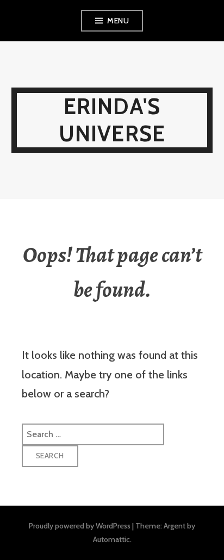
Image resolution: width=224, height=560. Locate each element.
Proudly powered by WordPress (79, 526)
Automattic (111, 539)
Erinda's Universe (112, 120)
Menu (118, 21)
